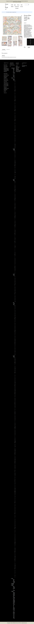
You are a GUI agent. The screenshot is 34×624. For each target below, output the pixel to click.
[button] (21, 16)
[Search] (28, 4)
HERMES (5, 88)
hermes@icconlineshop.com (24, 66)
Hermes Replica (6, 6)
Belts (8, 70)
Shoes (5, 71)
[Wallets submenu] (13, 6)
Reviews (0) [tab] (8, 49)
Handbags (5, 70)
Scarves (29, 47)
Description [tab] (3, 49)
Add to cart (30, 42)
